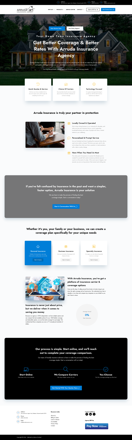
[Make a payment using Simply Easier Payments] (96, 426)
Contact (79, 9)
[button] (38, 260)
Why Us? (50, 9)
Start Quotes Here (107, 9)
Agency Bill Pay (92, 9)
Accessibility (54, 422)
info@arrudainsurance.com (109, 3)
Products (60, 9)
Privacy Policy (54, 424)
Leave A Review (55, 419)
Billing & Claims (55, 417)
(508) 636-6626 (95, 3)
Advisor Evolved (37, 437)
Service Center (70, 9)
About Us (53, 415)
